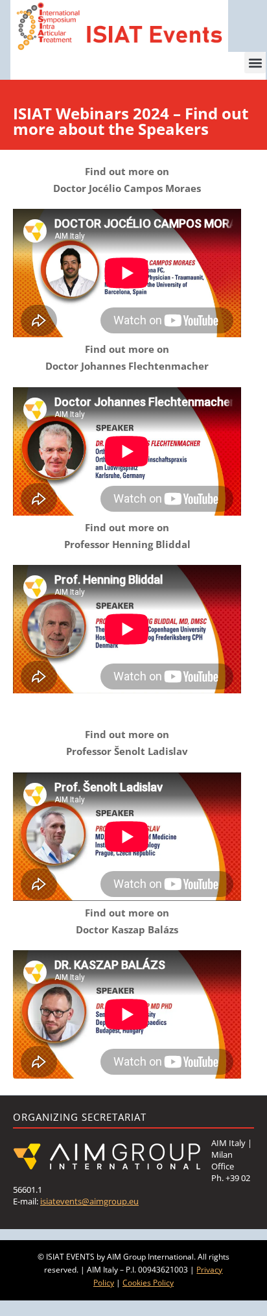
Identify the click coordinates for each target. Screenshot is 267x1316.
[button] (255, 62)
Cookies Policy (148, 1282)
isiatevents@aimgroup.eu (89, 1201)
